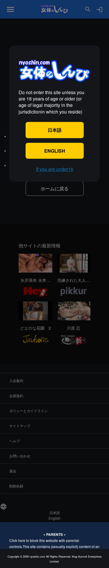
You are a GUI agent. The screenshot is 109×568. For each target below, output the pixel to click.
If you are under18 (54, 169)
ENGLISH (54, 150)
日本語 (55, 130)
